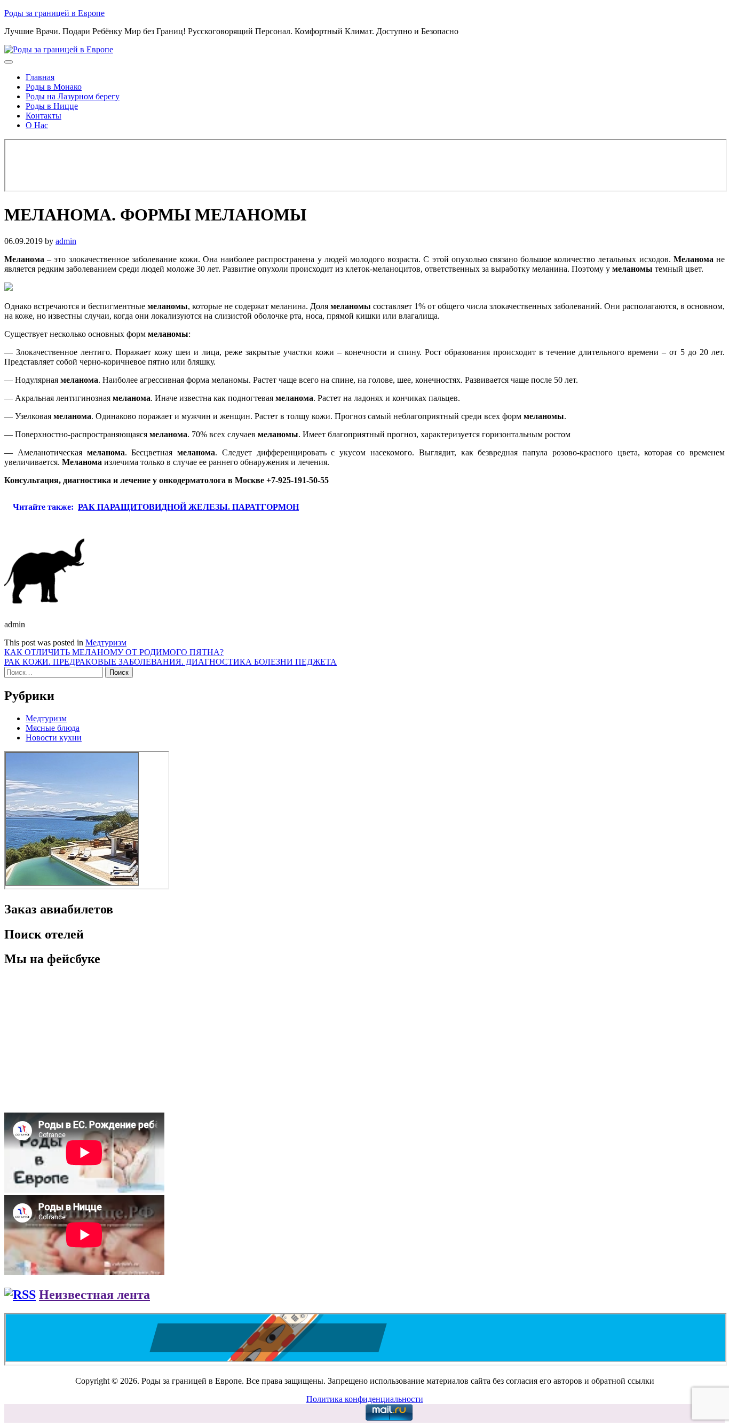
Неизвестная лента (94, 1295)
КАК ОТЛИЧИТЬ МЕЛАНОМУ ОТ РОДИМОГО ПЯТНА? (114, 652)
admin (66, 241)
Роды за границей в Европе (54, 13)
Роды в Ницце (52, 106)
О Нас (37, 125)
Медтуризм (105, 642)
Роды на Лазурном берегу (73, 96)
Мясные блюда (53, 727)
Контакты (43, 115)
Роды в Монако (54, 86)
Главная (40, 77)
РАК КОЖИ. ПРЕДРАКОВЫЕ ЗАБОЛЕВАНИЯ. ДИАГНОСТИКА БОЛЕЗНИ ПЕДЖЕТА (170, 661)
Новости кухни (54, 737)
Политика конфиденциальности (364, 1399)
